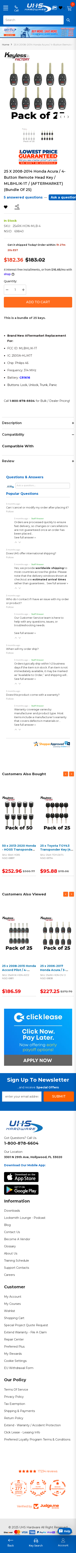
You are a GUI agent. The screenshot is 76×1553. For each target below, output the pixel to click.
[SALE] (19, 813)
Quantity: (10, 281)
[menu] (5, 7)
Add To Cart (38, 302)
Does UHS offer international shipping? (31, 553)
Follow (10, 511)
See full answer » (25, 537)
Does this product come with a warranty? (33, 694)
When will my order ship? (22, 648)
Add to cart (18, 818)
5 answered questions (23, 197)
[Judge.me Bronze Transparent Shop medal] (57, 1488)
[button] (15, 542)
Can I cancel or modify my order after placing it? (37, 507)
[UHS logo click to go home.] (38, 7)
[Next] (68, 116)
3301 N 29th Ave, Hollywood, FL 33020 (33, 1157)
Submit (59, 1096)
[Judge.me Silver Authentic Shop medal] (38, 1488)
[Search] (38, 19)
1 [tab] (38, 35)
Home (5, 44)
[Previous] (60, 116)
